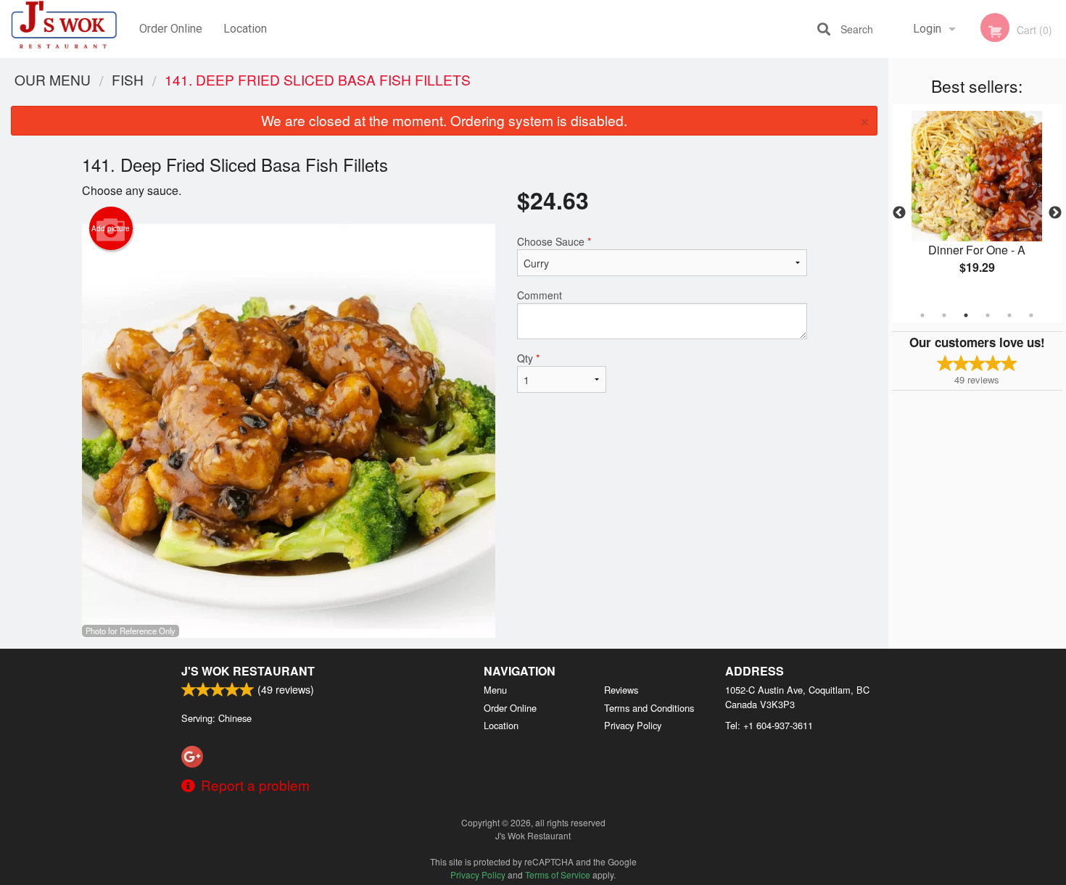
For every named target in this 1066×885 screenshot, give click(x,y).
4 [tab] (987, 315)
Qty (528, 358)
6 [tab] (1031, 315)
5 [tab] (1009, 315)
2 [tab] (944, 315)
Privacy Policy (632, 725)
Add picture (110, 228)
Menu (495, 690)
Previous (899, 213)
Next (1055, 213)
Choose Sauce (554, 241)
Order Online (170, 29)
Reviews (621, 690)
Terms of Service (557, 874)
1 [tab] (922, 315)
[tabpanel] (977, 204)
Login (927, 29)
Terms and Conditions (649, 708)
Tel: (769, 725)
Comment (539, 295)
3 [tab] (966, 315)
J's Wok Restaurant (248, 670)
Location (245, 29)
